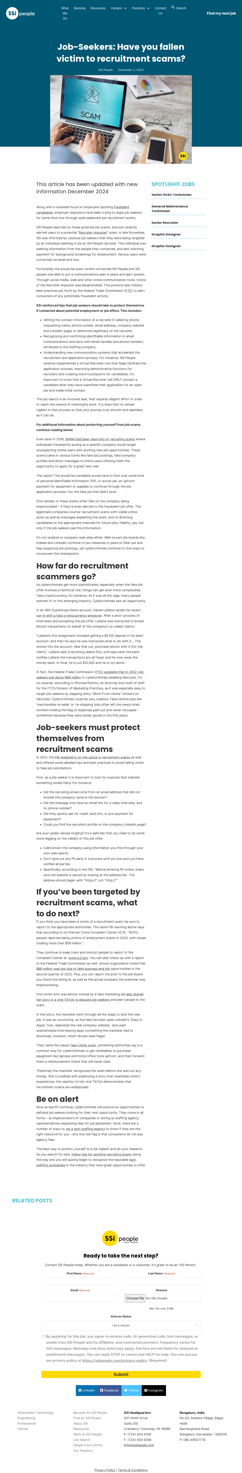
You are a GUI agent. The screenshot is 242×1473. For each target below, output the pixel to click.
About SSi (80, 1423)
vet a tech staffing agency (85, 1129)
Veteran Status (121, 1316)
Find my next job (221, 13)
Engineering (26, 1418)
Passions (138, 8)
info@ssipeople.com (139, 1445)
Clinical (22, 1429)
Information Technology (35, 1413)
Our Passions (83, 1450)
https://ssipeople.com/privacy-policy (114, 1360)
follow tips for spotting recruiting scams (102, 1154)
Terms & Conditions (133, 1470)
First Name (80, 1273)
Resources (98, 8)
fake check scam (83, 1045)
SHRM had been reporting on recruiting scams (100, 439)
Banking (79, 8)
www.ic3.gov (78, 958)
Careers (116, 8)
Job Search (81, 1440)
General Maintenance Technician (169, 208)
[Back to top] (12, 1462)
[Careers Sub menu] (125, 8)
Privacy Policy (105, 1470)
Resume (161, 1290)
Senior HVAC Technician (171, 194)
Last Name (161, 1273)
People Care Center (88, 1445)
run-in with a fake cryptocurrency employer (69, 615)
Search (180, 8)
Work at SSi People (87, 1434)
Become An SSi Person (90, 1413)
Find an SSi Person (87, 1418)
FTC (128, 291)
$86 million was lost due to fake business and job (73, 969)
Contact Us (160, 10)
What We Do (65, 13)
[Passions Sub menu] (148, 8)
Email (80, 1290)
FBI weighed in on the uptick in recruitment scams (92, 757)
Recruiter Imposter (93, 232)
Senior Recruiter (164, 222)
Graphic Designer (166, 234)
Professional (26, 1423)
